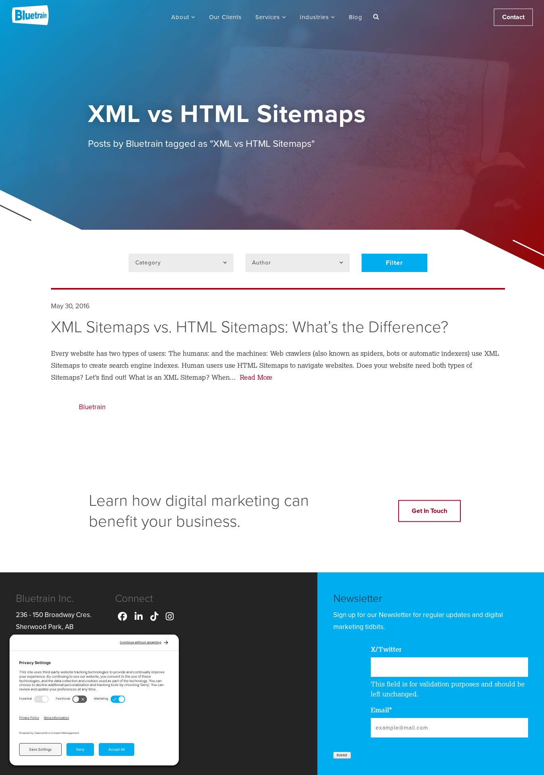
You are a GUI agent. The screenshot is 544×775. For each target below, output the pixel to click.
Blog (355, 17)
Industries (315, 17)
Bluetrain (92, 407)
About (181, 17)
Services (268, 17)
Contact (513, 17)
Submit (342, 755)
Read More (255, 377)
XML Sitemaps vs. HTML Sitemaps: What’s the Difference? (249, 327)
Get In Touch (429, 511)
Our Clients (225, 17)
